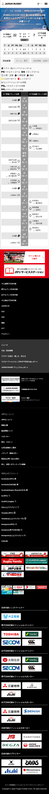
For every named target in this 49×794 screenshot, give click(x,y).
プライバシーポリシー (36, 785)
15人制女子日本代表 (8, 300)
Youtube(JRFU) (7, 513)
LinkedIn (4, 541)
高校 (3, 322)
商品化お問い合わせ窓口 (10, 458)
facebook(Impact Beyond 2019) (13, 490)
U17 (2, 328)
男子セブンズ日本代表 (9, 289)
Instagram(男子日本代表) (10, 530)
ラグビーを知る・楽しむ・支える (13, 356)
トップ (3, 11)
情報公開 (4, 425)
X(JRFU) (4, 496)
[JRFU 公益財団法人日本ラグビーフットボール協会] (11, 3)
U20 (2, 317)
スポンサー (5, 436)
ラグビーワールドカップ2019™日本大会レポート (19, 361)
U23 (2, 311)
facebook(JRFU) (7, 479)
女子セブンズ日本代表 (9, 295)
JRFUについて (6, 419)
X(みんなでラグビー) (9, 507)
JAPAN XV (5, 306)
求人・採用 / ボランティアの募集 (13, 464)
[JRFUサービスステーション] (24, 270)
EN (41, 3)
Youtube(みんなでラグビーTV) (12, 518)
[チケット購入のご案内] (24, 257)
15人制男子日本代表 (8, 283)
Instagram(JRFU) (8, 524)
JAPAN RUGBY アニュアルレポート (14, 367)
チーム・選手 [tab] (22, 60)
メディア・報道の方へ (9, 453)
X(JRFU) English (7, 501)
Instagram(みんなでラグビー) (12, 535)
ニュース (4, 345)
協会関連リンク (7, 430)
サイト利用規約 (10, 785)
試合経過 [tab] (6, 60)
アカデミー (5, 334)
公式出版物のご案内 (8, 447)
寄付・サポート (7, 442)
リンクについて (22, 785)
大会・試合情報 (15, 11)
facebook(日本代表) (8, 484)
